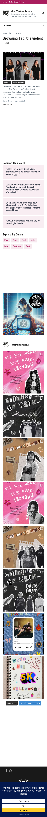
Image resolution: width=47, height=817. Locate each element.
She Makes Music (21, 11)
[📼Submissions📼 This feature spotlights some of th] (23, 459)
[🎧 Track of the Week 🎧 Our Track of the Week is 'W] (23, 634)
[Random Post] (43, 25)
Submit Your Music (16, 2)
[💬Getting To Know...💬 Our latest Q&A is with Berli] (23, 590)
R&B (28, 246)
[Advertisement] (23, 133)
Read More (7, 104)
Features (7, 82)
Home (5, 33)
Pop (6, 240)
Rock (15, 240)
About (5, 2)
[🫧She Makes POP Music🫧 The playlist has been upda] (23, 372)
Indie (33, 240)
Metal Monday (18, 82)
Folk (6, 246)
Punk (24, 240)
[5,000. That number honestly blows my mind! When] (23, 677)
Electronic (17, 246)
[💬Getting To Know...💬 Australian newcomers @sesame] (23, 416)
